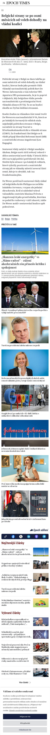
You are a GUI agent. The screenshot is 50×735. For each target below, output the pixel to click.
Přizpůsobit (25, 723)
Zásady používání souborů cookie (23, 710)
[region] (25, 711)
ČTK (10, 70)
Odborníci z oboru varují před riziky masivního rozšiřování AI (15, 660)
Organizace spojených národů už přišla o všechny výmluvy (15, 564)
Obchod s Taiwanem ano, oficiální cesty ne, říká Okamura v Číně (15, 672)
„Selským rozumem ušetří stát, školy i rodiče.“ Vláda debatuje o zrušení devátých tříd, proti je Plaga (16, 577)
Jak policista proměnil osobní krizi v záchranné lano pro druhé (23, 520)
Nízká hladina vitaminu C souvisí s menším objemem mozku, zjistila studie (15, 602)
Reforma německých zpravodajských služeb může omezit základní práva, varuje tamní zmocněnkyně (23, 379)
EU (2, 10)
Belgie (7, 219)
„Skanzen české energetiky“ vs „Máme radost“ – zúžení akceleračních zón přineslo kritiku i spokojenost (23, 262)
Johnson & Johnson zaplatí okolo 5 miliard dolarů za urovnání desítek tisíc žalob (23, 450)
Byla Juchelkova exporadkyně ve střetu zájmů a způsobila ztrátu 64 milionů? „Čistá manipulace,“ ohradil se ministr (15, 621)
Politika (14, 219)
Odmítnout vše (25, 730)
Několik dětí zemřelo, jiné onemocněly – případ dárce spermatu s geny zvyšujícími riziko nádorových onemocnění (16, 634)
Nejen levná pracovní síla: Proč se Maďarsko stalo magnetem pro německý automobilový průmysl (15, 647)
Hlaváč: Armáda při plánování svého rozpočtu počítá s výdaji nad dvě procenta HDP (24, 311)
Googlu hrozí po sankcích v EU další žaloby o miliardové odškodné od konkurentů (20, 414)
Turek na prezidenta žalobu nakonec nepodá (20, 345)
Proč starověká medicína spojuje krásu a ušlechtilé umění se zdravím (22, 485)
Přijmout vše (25, 716)
